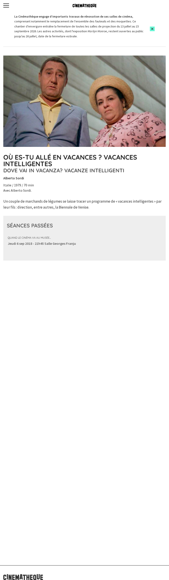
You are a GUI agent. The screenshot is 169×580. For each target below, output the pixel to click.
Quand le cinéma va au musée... (29, 237)
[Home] (84, 5)
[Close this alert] (152, 29)
